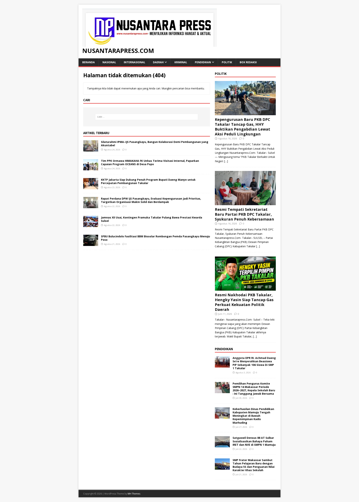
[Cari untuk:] (147, 117)
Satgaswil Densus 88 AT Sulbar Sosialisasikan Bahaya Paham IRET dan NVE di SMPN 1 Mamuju (254, 441)
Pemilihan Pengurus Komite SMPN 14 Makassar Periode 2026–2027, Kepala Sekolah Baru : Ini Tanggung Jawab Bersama (254, 389)
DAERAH (158, 62)
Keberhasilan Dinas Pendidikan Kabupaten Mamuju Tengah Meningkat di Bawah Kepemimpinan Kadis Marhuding (253, 415)
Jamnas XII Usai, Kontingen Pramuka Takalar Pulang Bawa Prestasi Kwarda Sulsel (151, 219)
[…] (226, 161)
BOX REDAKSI (248, 62)
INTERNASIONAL (134, 62)
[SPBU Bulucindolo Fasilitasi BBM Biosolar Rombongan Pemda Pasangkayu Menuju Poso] (90, 243)
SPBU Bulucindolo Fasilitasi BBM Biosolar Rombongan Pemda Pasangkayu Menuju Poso (155, 238)
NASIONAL (109, 62)
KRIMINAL (180, 62)
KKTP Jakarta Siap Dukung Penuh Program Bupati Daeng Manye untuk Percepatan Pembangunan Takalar (148, 181)
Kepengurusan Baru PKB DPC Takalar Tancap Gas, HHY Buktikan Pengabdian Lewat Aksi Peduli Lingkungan (242, 127)
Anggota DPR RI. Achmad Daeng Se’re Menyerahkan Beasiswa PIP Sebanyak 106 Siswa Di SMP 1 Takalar (254, 363)
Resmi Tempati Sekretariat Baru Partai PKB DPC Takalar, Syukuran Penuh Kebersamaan (244, 214)
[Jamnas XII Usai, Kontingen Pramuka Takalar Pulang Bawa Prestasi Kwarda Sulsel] (90, 224)
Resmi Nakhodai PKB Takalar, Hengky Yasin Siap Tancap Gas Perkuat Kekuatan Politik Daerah (244, 302)
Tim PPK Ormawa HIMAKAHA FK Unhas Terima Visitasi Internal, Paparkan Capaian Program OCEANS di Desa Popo (150, 162)
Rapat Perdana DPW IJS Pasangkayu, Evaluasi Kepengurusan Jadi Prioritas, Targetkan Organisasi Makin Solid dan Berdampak (151, 200)
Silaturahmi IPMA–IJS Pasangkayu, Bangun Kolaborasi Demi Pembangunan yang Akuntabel (154, 143)
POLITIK (227, 62)
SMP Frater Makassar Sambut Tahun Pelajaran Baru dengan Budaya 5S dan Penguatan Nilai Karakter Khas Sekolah (253, 465)
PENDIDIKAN (203, 62)
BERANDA (88, 62)
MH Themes (134, 493)
